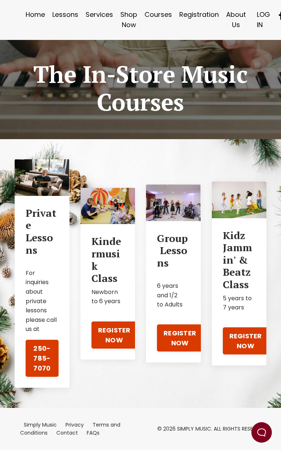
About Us (236, 20)
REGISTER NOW (114, 335)
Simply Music (40, 424)
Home (35, 14)
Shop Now (128, 20)
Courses (158, 14)
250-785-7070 (41, 358)
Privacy (74, 424)
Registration (199, 14)
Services (99, 14)
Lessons (65, 14)
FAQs (93, 432)
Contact (67, 432)
